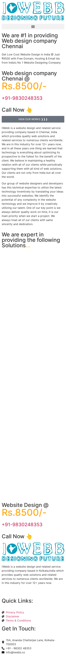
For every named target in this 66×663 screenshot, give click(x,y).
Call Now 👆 (17, 109)
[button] (33, 26)
